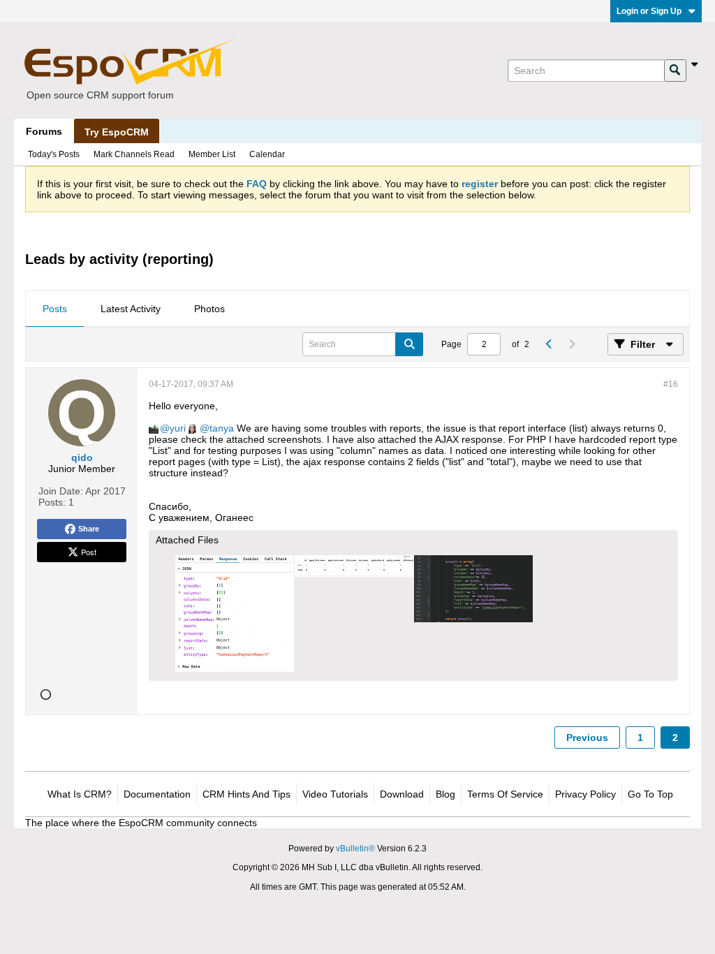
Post (88, 551)
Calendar (267, 154)
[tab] (55, 309)
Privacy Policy (585, 794)
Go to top (650, 794)
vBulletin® (355, 848)
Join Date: (60, 491)
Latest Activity (131, 308)
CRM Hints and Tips (246, 794)
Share (88, 528)
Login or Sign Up (649, 11)
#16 (670, 384)
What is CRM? (79, 794)
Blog (445, 794)
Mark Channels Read (134, 154)
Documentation (157, 794)
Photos (209, 308)
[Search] (675, 70)
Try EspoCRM (116, 132)
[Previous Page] (548, 344)
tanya (221, 428)
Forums (44, 131)
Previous (587, 737)
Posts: (52, 502)
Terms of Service (505, 794)
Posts (55, 308)
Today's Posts (54, 154)
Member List (212, 154)
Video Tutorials (335, 794)
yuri (178, 428)
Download (402, 794)
